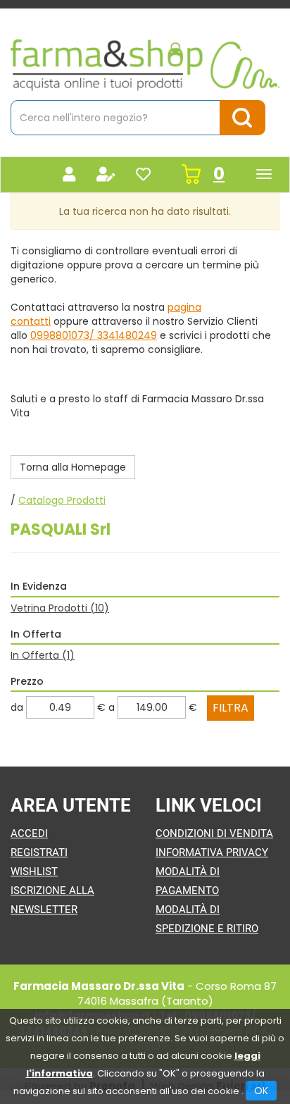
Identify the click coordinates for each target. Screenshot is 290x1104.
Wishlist (34, 871)
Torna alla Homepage (73, 467)
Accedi (29, 833)
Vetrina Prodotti (60, 608)
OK (261, 1091)
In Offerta (43, 655)
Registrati (39, 852)
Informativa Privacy (212, 852)
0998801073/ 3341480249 (93, 335)
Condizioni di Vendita (214, 833)
